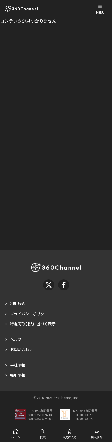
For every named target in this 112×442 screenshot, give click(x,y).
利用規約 (17, 303)
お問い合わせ (21, 349)
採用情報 (17, 375)
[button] (100, 8)
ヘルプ (15, 339)
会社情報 (17, 365)
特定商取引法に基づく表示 (33, 323)
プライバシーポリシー (29, 313)
